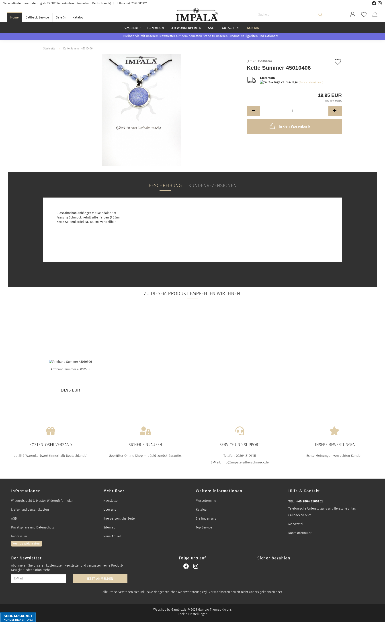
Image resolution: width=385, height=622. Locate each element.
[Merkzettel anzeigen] (363, 14)
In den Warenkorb (294, 126)
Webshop (159, 610)
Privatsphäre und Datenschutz (32, 527)
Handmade (156, 28)
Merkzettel (295, 524)
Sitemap (109, 527)
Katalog (78, 17)
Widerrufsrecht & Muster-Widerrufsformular (42, 501)
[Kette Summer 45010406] (141, 110)
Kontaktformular (299, 533)
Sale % (61, 17)
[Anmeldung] (352, 14)
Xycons (227, 610)
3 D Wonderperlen (186, 28)
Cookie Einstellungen (192, 614)
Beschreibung (165, 185)
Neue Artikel (112, 536)
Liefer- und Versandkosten (30, 510)
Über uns (109, 510)
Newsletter (111, 501)
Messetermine (206, 501)
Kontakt (254, 28)
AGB (14, 518)
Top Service (204, 527)
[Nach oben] (376, 615)
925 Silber (133, 28)
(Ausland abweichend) (311, 82)
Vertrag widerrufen (26, 543)
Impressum (19, 536)
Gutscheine (231, 28)
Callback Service (37, 17)
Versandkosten (219, 592)
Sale (211, 28)
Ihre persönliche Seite (119, 518)
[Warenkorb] (375, 14)
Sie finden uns (206, 518)
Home (14, 17)
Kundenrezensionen (212, 185)
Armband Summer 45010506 (70, 369)
